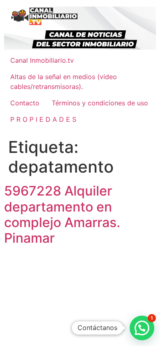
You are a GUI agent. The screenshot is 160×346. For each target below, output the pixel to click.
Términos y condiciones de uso (100, 103)
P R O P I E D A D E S (43, 119)
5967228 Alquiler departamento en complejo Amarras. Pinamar (62, 214)
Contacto (24, 103)
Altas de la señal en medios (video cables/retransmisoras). (63, 82)
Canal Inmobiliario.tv (42, 60)
